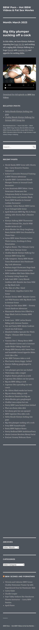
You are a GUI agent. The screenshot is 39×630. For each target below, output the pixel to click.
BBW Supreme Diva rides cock (17, 414)
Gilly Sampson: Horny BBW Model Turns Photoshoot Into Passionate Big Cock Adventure (19, 262)
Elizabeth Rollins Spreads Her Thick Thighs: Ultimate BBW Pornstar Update (20, 335)
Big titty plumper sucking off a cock (17, 33)
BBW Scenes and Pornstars (20, 576)
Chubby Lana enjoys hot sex (16, 402)
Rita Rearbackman (9, 125)
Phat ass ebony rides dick (15, 408)
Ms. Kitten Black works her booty (18, 390)
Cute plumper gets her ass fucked (18, 370)
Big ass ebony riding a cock (16, 393)
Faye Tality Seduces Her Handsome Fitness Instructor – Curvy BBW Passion (19, 600)
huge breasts (27, 132)
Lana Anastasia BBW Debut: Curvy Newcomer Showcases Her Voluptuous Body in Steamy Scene (19, 191)
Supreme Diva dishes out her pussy (19, 379)
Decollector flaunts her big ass (17, 396)
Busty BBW (16, 130)
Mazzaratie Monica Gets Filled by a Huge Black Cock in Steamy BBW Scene (19, 314)
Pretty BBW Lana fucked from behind (20, 405)
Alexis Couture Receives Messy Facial (20, 434)
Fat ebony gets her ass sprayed (17, 411)
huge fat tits (19, 44)
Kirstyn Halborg (12, 134)
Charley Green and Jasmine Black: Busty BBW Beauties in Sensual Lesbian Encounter (19, 200)
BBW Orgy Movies (13, 128)
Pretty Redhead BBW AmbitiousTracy (20, 431)
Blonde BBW (24, 128)
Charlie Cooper (11, 594)
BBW (5, 132)
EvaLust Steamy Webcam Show (18, 437)
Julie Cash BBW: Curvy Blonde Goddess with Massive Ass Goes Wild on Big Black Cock (20, 282)
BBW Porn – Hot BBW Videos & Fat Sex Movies (18, 9)
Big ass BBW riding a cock (15, 382)
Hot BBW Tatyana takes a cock (17, 358)
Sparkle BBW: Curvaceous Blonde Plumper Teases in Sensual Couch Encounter (19, 183)
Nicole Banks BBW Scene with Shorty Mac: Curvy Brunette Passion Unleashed (20, 168)
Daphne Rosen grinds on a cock (18, 376)
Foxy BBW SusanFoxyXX (15, 426)
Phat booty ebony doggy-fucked (18, 361)
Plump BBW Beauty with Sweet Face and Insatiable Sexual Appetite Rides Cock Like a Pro (20, 352)
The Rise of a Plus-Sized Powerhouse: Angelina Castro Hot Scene (19, 291)
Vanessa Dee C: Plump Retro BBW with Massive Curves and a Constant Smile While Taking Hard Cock (20, 344)
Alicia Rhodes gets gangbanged (18, 399)
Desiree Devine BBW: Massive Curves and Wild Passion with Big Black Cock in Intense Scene (20, 300)
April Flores (10, 605)
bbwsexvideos (12, 132)
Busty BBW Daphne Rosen (16, 428)
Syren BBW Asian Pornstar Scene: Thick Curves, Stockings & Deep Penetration (19, 241)
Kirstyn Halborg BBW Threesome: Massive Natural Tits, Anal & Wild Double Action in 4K (19, 224)
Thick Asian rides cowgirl (15, 373)
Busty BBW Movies (26, 130)
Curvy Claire (10, 591)
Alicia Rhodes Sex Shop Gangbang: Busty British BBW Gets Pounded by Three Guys (19, 232)
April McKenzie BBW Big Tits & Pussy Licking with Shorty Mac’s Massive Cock (20, 215)
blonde (10, 50)
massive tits (23, 50)
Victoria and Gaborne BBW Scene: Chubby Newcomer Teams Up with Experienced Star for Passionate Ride (20, 585)
